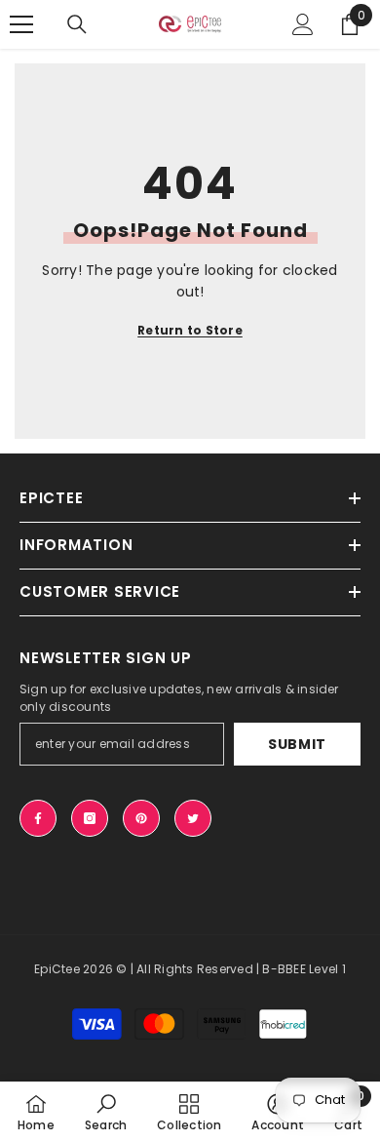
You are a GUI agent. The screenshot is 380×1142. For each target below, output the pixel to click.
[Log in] (303, 24)
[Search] (77, 24)
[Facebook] (38, 818)
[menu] (21, 24)
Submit (297, 744)
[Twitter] (192, 818)
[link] (106, 1111)
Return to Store (190, 330)
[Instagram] (89, 818)
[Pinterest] (141, 818)
